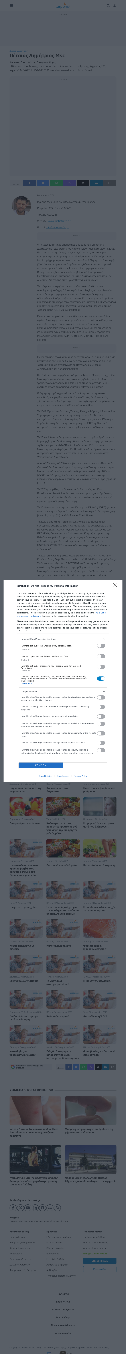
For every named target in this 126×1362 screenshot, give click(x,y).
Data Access (63, 776)
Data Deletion (45, 776)
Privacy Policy (80, 776)
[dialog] (63, 681)
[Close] (116, 586)
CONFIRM (41, 765)
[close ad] (63, 1352)
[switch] (101, 646)
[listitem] (63, 639)
